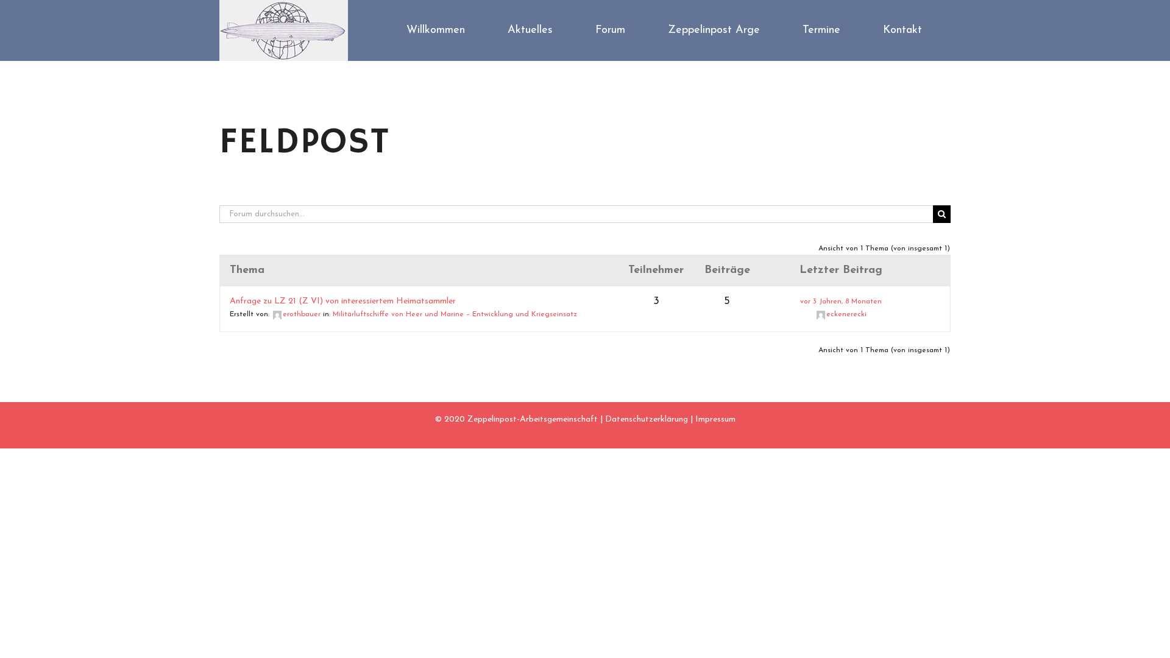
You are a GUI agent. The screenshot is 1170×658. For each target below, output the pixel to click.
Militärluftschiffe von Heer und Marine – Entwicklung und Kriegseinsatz (455, 314)
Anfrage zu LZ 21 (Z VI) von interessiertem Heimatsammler (343, 301)
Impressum (715, 419)
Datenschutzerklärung (646, 419)
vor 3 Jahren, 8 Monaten (841, 301)
